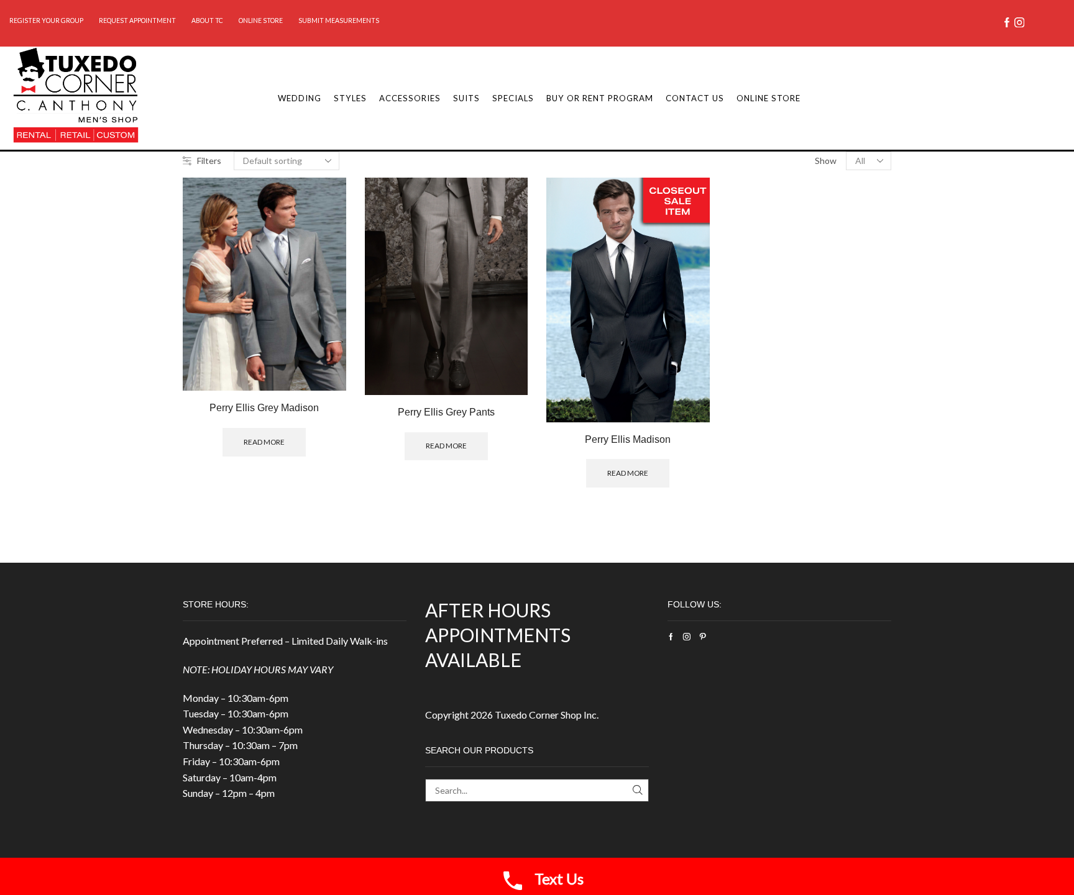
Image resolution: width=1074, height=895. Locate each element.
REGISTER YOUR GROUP (46, 20)
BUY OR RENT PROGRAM (599, 98)
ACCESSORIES (410, 98)
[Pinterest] (703, 636)
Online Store (261, 20)
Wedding (299, 98)
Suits (466, 98)
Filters (209, 160)
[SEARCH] (637, 790)
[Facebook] (1007, 23)
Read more (322, 337)
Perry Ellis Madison (628, 439)
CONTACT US (695, 98)
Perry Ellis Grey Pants (446, 412)
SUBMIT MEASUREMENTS (338, 20)
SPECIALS (513, 98)
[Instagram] (1019, 23)
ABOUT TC (207, 20)
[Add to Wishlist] (322, 365)
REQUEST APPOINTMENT (137, 20)
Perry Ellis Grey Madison (264, 407)
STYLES (350, 98)
